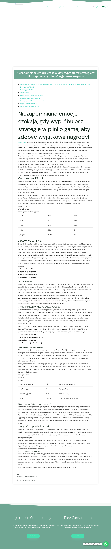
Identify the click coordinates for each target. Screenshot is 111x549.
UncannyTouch (59, 7)
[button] (65, 7)
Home (49, 7)
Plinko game (22, 142)
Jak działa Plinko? (25, 93)
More (86, 7)
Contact (79, 7)
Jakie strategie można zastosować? (31, 95)
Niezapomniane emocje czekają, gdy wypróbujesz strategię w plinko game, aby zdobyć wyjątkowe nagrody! (55, 74)
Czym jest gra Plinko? (27, 87)
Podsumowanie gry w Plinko (29, 106)
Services (71, 7)
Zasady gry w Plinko (26, 90)
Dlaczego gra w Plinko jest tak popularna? (33, 101)
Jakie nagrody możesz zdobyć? (30, 98)
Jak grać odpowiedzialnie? (28, 104)
